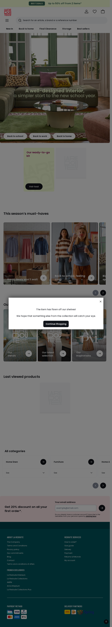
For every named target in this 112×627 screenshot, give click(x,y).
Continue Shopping (56, 323)
